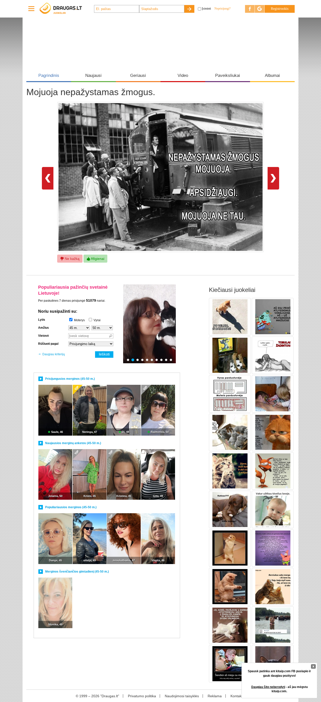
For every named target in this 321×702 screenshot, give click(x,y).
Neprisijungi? (222, 8)
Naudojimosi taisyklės (182, 696)
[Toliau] (273, 178)
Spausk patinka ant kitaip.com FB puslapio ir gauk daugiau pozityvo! (279, 673)
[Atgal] (47, 178)
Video (183, 75)
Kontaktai (237, 696)
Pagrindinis (48, 75)
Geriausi (138, 75)
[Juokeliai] (66, 9)
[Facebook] (250, 9)
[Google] (259, 9)
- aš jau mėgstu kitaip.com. (279, 689)
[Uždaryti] (313, 666)
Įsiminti (206, 8)
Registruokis (279, 9)
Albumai (272, 75)
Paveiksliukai (227, 75)
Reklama (215, 696)
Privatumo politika (142, 696)
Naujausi (93, 75)
